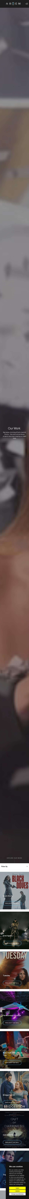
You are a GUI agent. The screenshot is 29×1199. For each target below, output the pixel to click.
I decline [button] (17, 1191)
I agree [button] (17, 1188)
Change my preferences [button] (17, 1194)
